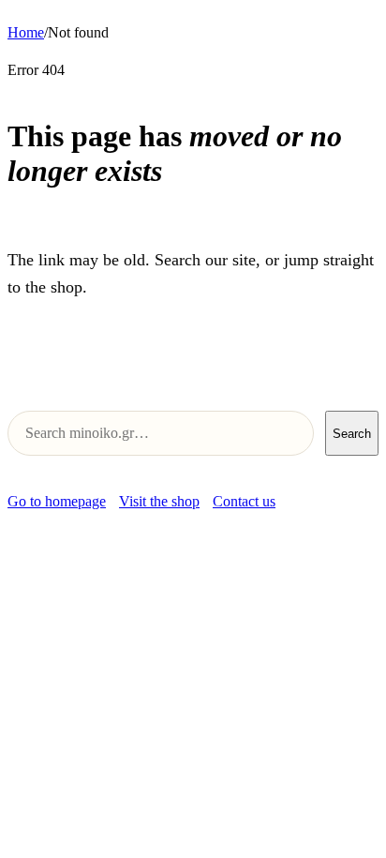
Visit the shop (159, 501)
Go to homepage (56, 501)
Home (25, 32)
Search (352, 434)
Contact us (244, 501)
